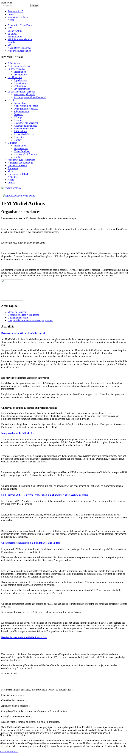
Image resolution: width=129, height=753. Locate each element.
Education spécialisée (24, 94)
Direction (18, 114)
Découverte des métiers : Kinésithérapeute (23, 333)
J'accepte (4, 751)
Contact (18, 140)
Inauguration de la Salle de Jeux (18, 433)
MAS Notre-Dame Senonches (19, 46)
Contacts (12, 14)
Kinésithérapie (21, 83)
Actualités (12, 177)
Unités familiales (22, 151)
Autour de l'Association (19, 50)
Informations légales (18, 17)
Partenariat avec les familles (21, 159)
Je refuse (13, 751)
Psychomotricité (22, 88)
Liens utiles (19, 137)
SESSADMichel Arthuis (15, 35)
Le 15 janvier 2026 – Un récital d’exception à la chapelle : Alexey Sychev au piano (44, 495)
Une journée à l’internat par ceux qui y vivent (30, 320)
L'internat (12, 142)
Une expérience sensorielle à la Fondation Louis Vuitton (30, 543)
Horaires (18, 120)
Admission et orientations (20, 162)
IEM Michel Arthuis (15, 29)
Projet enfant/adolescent (19, 66)
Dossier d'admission (17, 165)
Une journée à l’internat (25, 154)
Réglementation (21, 111)
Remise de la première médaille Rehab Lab (24, 637)
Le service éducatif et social (21, 91)
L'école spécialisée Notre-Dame (23, 314)
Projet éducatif (21, 148)
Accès (11, 19)
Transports (13, 168)
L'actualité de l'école (18, 317)
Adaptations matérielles (25, 125)
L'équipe (18, 117)
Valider (35, 6)
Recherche (6, 2)
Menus (11, 171)
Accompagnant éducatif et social (30, 97)
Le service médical (17, 69)
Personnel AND (15, 11)
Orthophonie (20, 86)
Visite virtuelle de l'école (26, 105)
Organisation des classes (26, 108)
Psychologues (21, 74)
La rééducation (15, 77)
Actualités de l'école (24, 134)
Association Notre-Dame (20, 25)
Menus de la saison (17, 312)
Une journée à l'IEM (18, 174)
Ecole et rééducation (24, 128)
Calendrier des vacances (26, 123)
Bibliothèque (20, 131)
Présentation (14, 63)
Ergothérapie (20, 80)
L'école (11, 100)
